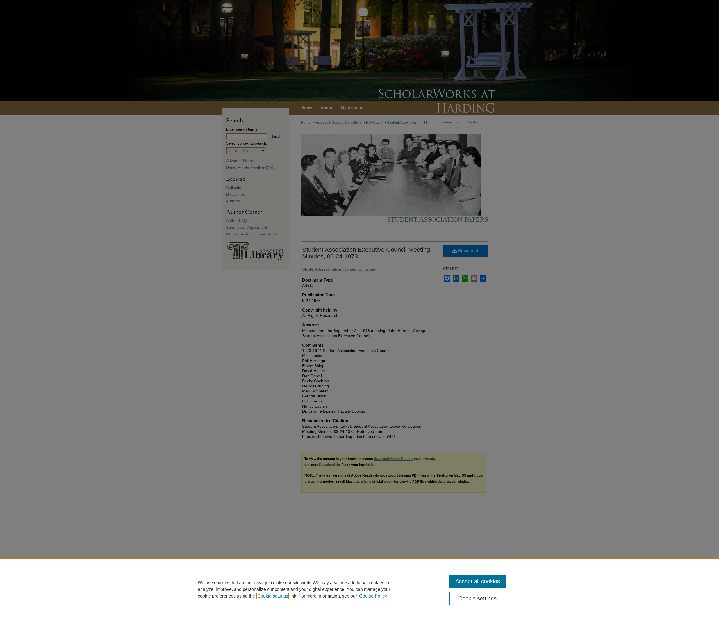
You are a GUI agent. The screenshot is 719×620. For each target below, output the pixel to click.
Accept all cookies (477, 581)
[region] (359, 589)
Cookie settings (272, 596)
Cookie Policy (373, 596)
